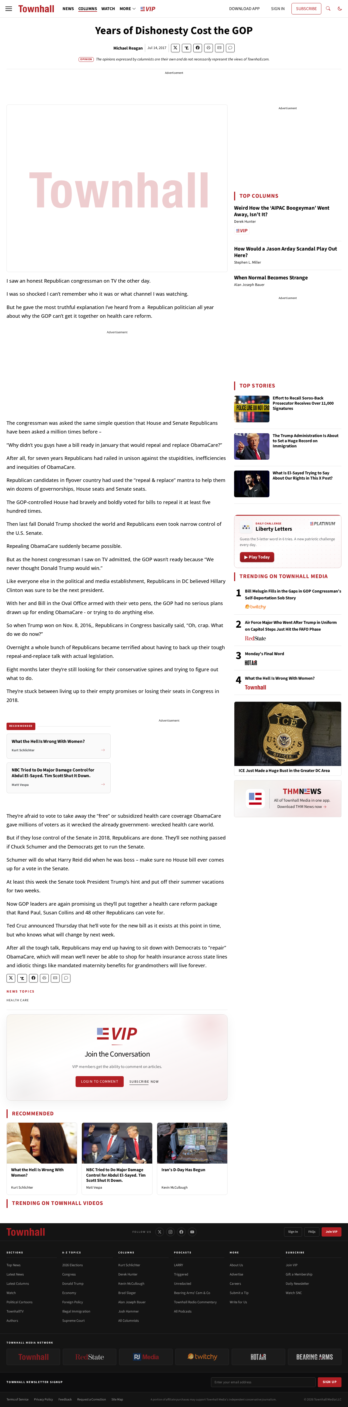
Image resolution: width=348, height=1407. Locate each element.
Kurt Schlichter (22, 1187)
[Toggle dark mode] (340, 8)
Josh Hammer (128, 1311)
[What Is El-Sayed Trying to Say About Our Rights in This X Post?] (251, 484)
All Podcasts (182, 1311)
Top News (13, 1265)
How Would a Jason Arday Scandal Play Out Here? (285, 252)
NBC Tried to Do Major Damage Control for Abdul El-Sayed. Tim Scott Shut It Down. (116, 1175)
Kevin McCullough (174, 1187)
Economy (69, 1292)
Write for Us (238, 1302)
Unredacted (182, 1283)
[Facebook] (181, 1232)
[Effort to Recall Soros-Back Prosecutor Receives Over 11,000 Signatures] (251, 409)
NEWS (68, 9)
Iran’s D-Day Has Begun (183, 1170)
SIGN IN (278, 9)
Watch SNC (294, 1292)
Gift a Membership (299, 1274)
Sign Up (330, 1381)
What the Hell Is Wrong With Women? (37, 1172)
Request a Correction (91, 1399)
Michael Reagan (128, 48)
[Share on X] (175, 48)
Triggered (181, 1274)
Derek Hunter (128, 1274)
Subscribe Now (144, 1081)
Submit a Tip (239, 1292)
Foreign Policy (72, 1302)
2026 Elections (72, 1265)
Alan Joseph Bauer (132, 1302)
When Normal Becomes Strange (271, 278)
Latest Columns (18, 1283)
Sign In (293, 1231)
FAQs (311, 1231)
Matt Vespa (94, 1187)
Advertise (236, 1274)
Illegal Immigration (76, 1311)
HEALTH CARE (18, 1000)
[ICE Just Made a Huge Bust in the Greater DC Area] (287, 734)
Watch (11, 1292)
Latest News (15, 1274)
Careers (235, 1283)
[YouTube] (192, 1232)
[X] (159, 1232)
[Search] (328, 8)
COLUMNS (87, 9)
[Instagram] (170, 1232)
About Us (236, 1265)
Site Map (117, 1399)
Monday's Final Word (264, 654)
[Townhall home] (26, 1232)
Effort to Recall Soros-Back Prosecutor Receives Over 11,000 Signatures (303, 403)
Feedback (65, 1399)
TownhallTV (15, 1311)
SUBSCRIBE (306, 9)
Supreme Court (73, 1320)
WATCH (108, 9)
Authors (12, 1320)
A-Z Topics (71, 1253)
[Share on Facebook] (197, 48)
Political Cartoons (19, 1302)
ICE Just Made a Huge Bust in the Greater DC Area (284, 770)
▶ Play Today (257, 557)
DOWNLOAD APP (244, 9)
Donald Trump (72, 1283)
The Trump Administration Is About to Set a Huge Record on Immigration (305, 441)
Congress (69, 1274)
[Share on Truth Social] (186, 48)
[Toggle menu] (8, 8)
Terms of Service (18, 1399)
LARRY (178, 1265)
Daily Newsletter (297, 1283)
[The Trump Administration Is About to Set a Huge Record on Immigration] (251, 446)
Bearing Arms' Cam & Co (192, 1292)
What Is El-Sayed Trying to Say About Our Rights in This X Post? (303, 476)
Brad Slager (127, 1292)
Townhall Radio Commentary (195, 1302)
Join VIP (331, 1231)
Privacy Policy (43, 1399)
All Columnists (128, 1320)
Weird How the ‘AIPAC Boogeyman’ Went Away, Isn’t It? (282, 211)
